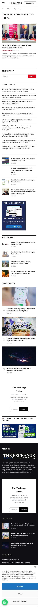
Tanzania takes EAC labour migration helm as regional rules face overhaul (21, 339)
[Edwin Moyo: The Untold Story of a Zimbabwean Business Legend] (5, 264)
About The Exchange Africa (10, 559)
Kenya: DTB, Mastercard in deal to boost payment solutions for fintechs (16, 46)
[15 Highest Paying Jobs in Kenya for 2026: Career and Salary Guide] (5, 160)
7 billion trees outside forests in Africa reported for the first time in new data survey (21, 170)
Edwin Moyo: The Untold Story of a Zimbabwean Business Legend (21, 263)
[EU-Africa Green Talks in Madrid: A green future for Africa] (5, 182)
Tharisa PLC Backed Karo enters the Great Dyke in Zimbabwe (23, 243)
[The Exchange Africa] (15, 3)
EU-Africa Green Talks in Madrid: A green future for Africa (23, 181)
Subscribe (30, 3)
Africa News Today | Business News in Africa (16, 562)
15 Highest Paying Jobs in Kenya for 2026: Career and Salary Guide (23, 160)
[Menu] (3, 3)
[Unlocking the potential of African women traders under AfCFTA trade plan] (5, 273)
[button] (35, 567)
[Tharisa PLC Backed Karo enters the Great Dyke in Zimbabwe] (5, 244)
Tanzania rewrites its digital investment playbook (17, 113)
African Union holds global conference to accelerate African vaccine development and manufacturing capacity (23, 192)
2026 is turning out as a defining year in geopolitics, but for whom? (19, 369)
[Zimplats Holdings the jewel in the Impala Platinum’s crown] (5, 254)
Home (3, 9)
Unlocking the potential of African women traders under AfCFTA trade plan (23, 272)
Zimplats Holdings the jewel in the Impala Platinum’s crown (23, 253)
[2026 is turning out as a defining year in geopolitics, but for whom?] (19, 355)
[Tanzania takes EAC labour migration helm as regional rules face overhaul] (19, 326)
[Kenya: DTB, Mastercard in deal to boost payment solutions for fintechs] (19, 33)
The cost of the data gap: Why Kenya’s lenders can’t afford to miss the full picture (21, 309)
